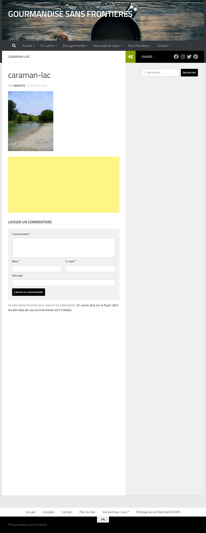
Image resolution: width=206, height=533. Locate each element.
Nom (16, 261)
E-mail (71, 261)
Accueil (27, 46)
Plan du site (87, 512)
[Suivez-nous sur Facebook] (176, 56)
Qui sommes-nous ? (115, 512)
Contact (162, 46)
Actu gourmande (74, 46)
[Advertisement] (63, 185)
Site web (17, 275)
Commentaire (21, 234)
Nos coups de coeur (106, 46)
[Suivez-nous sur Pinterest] (195, 56)
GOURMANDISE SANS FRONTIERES (70, 14)
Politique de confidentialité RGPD (158, 512)
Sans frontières (138, 46)
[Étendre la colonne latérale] (131, 57)
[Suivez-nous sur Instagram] (182, 56)
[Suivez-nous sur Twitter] (189, 56)
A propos (48, 512)
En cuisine (47, 46)
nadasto (19, 85)
